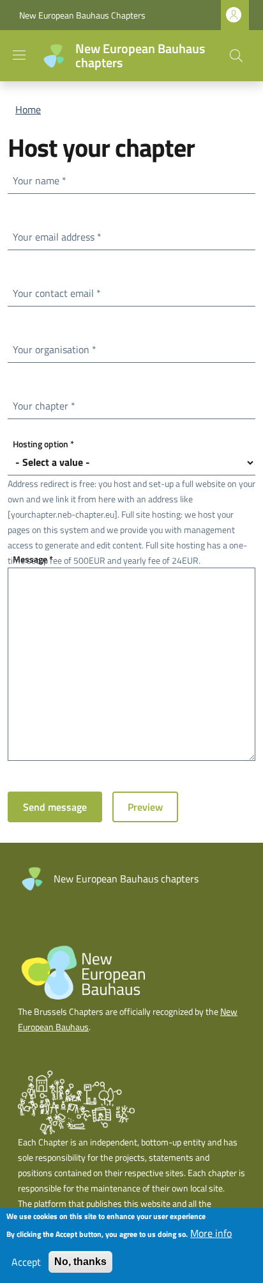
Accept (26, 1262)
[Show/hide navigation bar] (19, 55)
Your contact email (59, 293)
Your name (42, 180)
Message (35, 559)
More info (211, 1233)
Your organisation (57, 349)
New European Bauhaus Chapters (82, 15)
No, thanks (80, 1261)
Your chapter (46, 405)
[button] (236, 55)
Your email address (60, 236)
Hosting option (46, 443)
